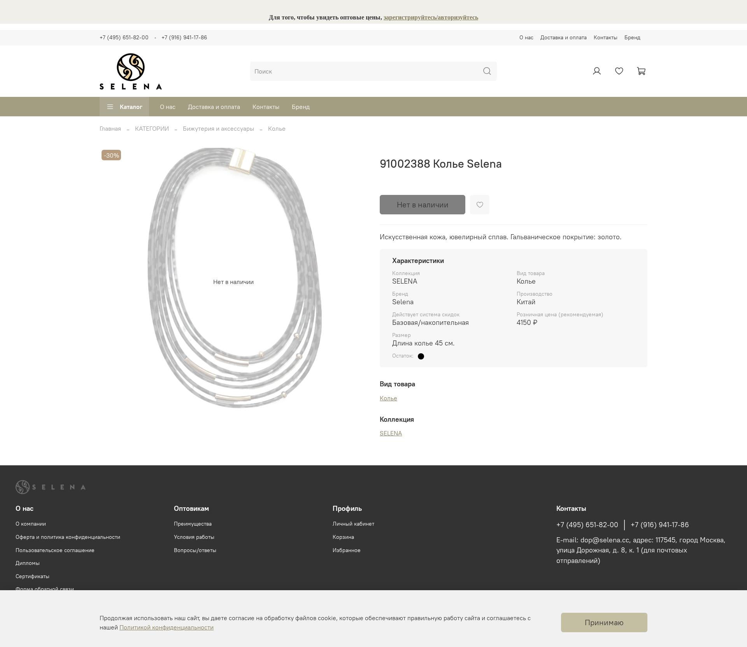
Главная (110, 128)
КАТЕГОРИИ (152, 128)
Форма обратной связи (45, 589)
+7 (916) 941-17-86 (184, 37)
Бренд (632, 37)
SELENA (391, 433)
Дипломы (28, 562)
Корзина (343, 536)
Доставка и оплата (563, 37)
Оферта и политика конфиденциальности (68, 536)
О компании (31, 523)
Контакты (605, 37)
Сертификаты (32, 576)
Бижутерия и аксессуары (218, 128)
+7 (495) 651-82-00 (124, 37)
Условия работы (194, 536)
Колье (277, 128)
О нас (526, 37)
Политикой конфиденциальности (166, 627)
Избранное (347, 550)
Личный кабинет (353, 523)
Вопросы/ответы (195, 550)
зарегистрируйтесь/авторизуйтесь (431, 17)
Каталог (131, 106)
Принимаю (604, 622)
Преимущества (193, 523)
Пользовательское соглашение (55, 550)
